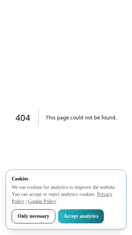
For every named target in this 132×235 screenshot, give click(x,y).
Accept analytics (81, 216)
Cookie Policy (42, 201)
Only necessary (33, 216)
